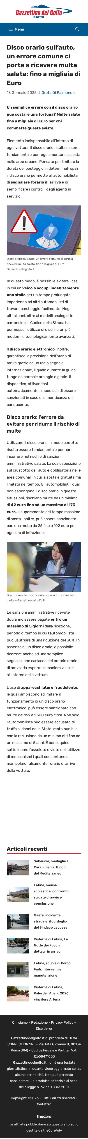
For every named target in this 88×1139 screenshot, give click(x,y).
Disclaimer (44, 1029)
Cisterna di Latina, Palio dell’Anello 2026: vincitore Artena (51, 993)
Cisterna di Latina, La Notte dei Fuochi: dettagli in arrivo (51, 945)
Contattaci (44, 1104)
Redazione (39, 1022)
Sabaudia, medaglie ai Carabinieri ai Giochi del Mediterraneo (51, 867)
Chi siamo (20, 1022)
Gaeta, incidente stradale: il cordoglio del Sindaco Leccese (50, 921)
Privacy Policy (62, 1022)
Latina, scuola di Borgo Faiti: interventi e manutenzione (52, 969)
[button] (77, 29)
